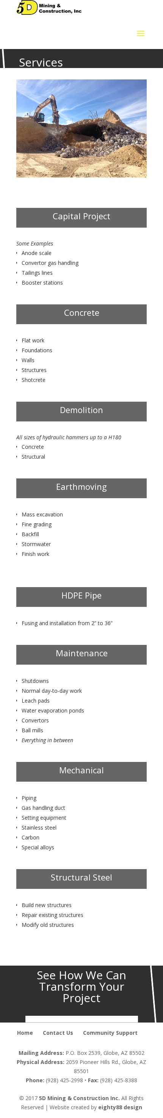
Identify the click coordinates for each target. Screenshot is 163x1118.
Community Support (110, 1032)
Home (25, 1032)
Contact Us (58, 1032)
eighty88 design (120, 1107)
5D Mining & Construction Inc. (79, 1098)
